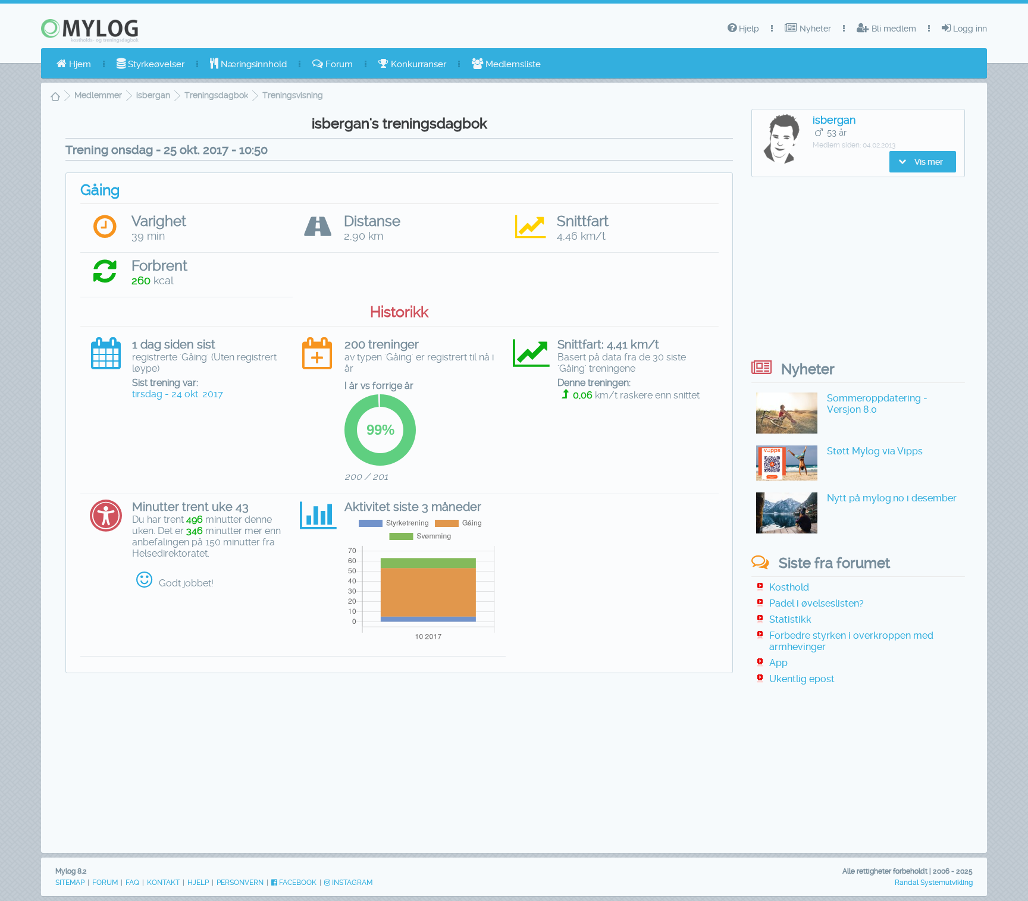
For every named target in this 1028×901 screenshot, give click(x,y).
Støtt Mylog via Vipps (875, 451)
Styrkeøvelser (155, 64)
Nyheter (814, 28)
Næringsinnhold (252, 64)
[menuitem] (74, 64)
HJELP (198, 882)
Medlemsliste (512, 64)
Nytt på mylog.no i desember (892, 498)
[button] (922, 161)
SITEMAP (69, 882)
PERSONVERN (240, 882)
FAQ (132, 882)
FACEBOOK (296, 882)
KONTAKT (163, 882)
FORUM (105, 882)
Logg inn (969, 28)
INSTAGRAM (351, 882)
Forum (338, 64)
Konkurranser (417, 64)
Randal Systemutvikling (934, 882)
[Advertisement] (399, 768)
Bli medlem (892, 28)
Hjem (79, 64)
